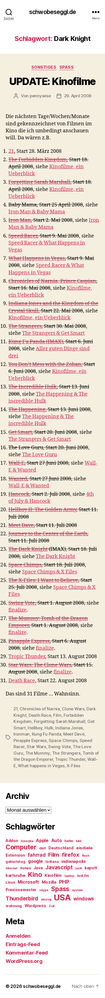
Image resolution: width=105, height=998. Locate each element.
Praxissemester (21, 890)
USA (62, 897)
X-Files (73, 765)
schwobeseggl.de (52, 12)
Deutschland (60, 848)
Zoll (51, 906)
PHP (64, 882)
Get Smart (20, 432)
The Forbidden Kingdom (37, 159)
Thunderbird (22, 898)
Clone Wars (73, 708)
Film (57, 715)
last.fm (83, 875)
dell (42, 848)
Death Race (21, 680)
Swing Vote (21, 603)
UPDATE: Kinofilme (52, 81)
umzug (46, 899)
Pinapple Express (29, 641)
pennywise (40, 95)
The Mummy (37, 753)
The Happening (26, 409)
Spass (66, 67)
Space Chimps (24, 565)
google (35, 861)
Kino (35, 875)
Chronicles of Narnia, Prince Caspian (52, 281)
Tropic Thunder (26, 656)
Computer (21, 847)
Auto (56, 840)
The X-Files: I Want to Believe (43, 580)
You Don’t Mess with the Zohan (44, 364)
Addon (12, 840)
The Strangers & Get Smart (53, 333)
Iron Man (19, 220)
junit (78, 868)
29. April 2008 (77, 95)
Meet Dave (21, 525)
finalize (17, 610)
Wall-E (16, 463)
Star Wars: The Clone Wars (39, 665)
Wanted (17, 479)
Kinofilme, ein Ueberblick (39, 318)
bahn (68, 841)
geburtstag (15, 861)
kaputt (91, 868)
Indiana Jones (69, 727)
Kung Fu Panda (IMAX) (35, 341)
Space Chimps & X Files (49, 572)
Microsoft (28, 882)
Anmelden (18, 936)
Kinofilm (53, 875)
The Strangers (24, 326)
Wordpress (35, 905)
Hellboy (35, 727)
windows (83, 899)
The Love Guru (39, 454)
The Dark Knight (28, 549)
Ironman (21, 734)
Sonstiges (44, 67)
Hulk (49, 727)
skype (43, 890)
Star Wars (36, 746)
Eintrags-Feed (23, 944)
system (77, 890)
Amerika (27, 841)
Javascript (59, 867)
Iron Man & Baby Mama (36, 212)
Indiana (52, 861)
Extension (15, 855)
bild (78, 841)
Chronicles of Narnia (40, 708)
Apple (42, 840)
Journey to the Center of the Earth (47, 534)
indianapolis (73, 861)
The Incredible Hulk (32, 387)
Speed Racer (22, 236)
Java (38, 868)
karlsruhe (15, 875)
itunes (25, 868)
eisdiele (84, 848)
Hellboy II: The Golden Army (42, 509)
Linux (10, 882)
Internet (11, 868)
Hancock (18, 494)
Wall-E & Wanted (28, 486)
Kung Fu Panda (46, 734)
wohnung (14, 906)
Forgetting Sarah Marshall (39, 182)
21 (11, 151)
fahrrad (36, 855)
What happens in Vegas (41, 765)
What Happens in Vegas (36, 258)
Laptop (69, 876)
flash (85, 856)
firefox (70, 854)
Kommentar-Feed (27, 953)
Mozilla (49, 882)
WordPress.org (24, 961)
